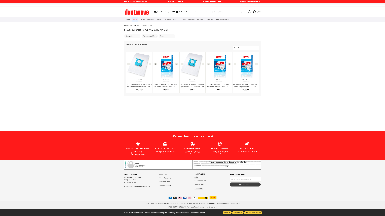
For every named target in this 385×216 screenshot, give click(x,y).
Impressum (199, 188)
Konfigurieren (238, 213)
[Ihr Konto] (249, 12)
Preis (162, 36)
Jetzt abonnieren (245, 184)
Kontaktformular (143, 187)
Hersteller (129, 36)
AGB (196, 177)
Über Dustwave (165, 178)
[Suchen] (242, 12)
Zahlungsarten (165, 185)
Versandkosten (186, 203)
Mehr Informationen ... (198, 213)
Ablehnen (227, 213)
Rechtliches (200, 174)
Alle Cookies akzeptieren (253, 213)
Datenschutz (199, 184)
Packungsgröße (149, 36)
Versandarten (164, 181)
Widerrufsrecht (200, 181)
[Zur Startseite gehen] (136, 12)
